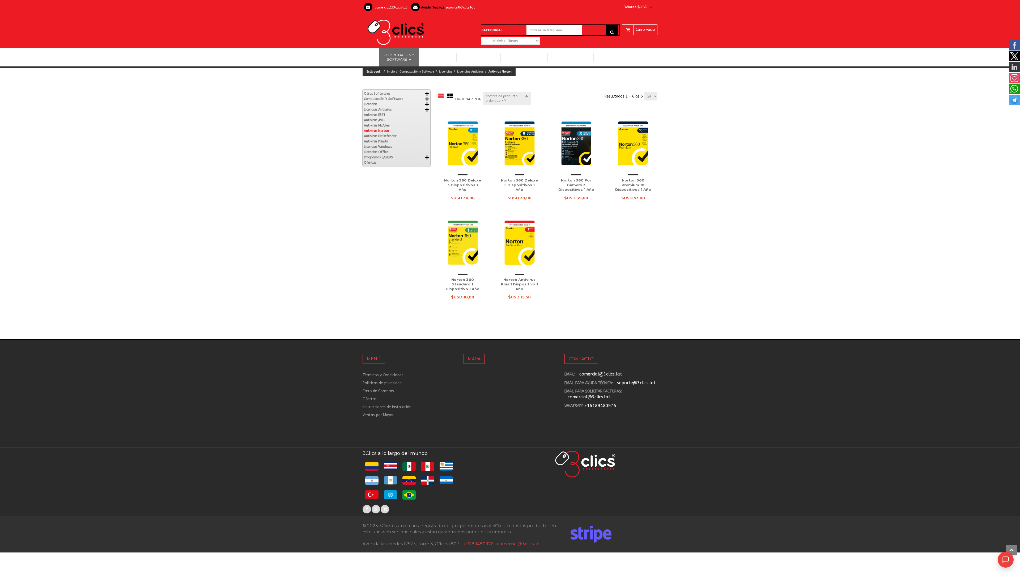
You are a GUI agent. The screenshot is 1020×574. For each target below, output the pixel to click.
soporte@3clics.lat (460, 7)
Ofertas (370, 162)
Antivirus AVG (374, 120)
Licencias (445, 71)
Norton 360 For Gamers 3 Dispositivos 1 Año (576, 185)
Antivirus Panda (376, 141)
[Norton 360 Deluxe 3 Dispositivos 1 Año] (462, 143)
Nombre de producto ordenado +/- (501, 98)
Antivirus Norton (376, 131)
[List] (450, 96)
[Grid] (441, 96)
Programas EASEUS (615, 57)
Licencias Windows (478, 57)
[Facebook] (367, 509)
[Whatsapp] (376, 509)
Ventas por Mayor (378, 415)
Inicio (370, 57)
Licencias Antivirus (522, 57)
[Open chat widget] (1006, 560)
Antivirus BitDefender (380, 136)
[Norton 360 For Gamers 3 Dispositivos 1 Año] (576, 143)
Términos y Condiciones (383, 375)
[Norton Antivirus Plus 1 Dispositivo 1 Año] (519, 242)
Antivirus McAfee (376, 125)
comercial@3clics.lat (391, 7)
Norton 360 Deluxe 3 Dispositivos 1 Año (462, 185)
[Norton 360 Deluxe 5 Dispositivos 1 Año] (519, 143)
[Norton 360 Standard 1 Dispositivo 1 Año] (462, 242)
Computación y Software (399, 57)
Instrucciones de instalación (387, 407)
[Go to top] (1011, 550)
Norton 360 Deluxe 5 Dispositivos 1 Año (519, 185)
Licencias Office (438, 57)
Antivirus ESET (374, 115)
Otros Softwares (568, 57)
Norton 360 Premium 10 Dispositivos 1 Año (633, 185)
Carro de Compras (378, 391)
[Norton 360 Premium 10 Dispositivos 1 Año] (633, 143)
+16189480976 (600, 405)
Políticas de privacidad (382, 383)
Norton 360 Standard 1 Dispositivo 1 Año (462, 284)
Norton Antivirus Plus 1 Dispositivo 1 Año (519, 284)
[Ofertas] (385, 509)
